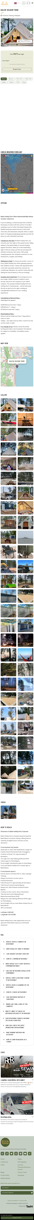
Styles (20, 1159)
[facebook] (7, 1153)
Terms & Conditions (12, 1200)
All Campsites (22, 1162)
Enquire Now (17, 69)
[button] (17, 44)
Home (2, 1159)
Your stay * (5, 61)
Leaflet (31, 386)
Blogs (2, 1172)
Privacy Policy (5, 1175)
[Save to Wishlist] (32, 1080)
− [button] (3, 352)
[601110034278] (2, 1153)
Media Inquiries (5, 1178)
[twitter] (11, 1153)
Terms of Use (22, 1172)
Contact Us (4, 1162)
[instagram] (16, 1153)
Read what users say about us (10, 1183)
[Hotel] (17, 366)
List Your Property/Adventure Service (24, 1167)
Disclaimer (21, 1175)
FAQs (2, 1165)
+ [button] (3, 349)
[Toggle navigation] (32, 3)
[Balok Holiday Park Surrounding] (8, 812)
